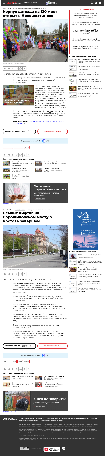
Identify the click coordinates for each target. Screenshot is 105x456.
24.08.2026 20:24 (8, 210)
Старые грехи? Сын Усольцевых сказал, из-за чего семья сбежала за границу (89, 81)
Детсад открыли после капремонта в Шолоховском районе (53, 170)
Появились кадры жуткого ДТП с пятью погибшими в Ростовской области (85, 48)
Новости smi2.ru (10, 204)
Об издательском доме (26, 418)
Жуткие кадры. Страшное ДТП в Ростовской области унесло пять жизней (85, 31)
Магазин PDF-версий (53, 418)
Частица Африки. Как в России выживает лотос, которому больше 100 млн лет (89, 289)
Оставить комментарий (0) (52, 131)
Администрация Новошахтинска (13, 63)
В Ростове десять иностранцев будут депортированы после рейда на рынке (54, 378)
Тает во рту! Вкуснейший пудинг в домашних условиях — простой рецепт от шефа (89, 269)
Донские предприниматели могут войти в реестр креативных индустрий (23, 384)
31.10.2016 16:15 (7, 8)
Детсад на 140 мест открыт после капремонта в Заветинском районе (22, 176)
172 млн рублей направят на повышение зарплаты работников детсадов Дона (23, 163)
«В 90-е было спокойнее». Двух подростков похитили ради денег (89, 73)
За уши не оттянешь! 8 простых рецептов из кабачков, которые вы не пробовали (90, 88)
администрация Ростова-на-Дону (14, 269)
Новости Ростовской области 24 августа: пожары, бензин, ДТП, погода (86, 23)
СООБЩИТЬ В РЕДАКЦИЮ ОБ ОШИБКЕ (52, 420)
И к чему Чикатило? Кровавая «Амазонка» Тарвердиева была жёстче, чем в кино (85, 15)
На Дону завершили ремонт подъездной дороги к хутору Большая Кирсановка (53, 384)
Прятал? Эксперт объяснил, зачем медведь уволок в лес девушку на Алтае (89, 283)
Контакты (94, 418)
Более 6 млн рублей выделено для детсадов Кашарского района (55, 162)
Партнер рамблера (36, 448)
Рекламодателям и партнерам (28, 420)
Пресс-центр (40, 418)
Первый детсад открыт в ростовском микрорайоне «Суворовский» (20, 170)
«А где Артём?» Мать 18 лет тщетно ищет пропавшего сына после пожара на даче (89, 67)
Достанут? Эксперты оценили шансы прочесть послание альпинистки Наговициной (90, 276)
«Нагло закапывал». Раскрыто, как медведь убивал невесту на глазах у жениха (89, 61)
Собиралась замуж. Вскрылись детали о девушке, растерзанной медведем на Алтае (88, 94)
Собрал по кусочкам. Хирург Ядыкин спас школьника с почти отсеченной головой (90, 262)
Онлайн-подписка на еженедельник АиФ (75, 418)
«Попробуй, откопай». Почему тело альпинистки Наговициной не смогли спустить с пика (89, 256)
